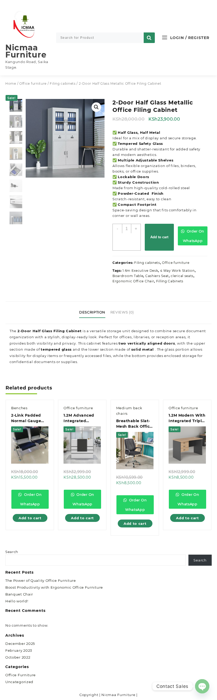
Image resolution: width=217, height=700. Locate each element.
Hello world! (16, 601)
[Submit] (149, 37)
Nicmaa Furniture (25, 51)
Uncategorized (19, 682)
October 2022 (17, 657)
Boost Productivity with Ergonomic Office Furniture (54, 587)
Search (11, 552)
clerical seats (182, 276)
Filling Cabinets (169, 281)
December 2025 (20, 643)
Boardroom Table (127, 276)
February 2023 (18, 650)
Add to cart (159, 237)
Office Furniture (20, 675)
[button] (96, 107)
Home (10, 83)
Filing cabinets (63, 83)
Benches (19, 408)
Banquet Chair (19, 594)
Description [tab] (92, 312)
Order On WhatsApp (193, 236)
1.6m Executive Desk (140, 271)
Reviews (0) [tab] (122, 312)
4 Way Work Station (177, 271)
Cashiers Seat (157, 276)
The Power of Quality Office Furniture (40, 580)
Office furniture (33, 83)
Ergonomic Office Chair (133, 281)
